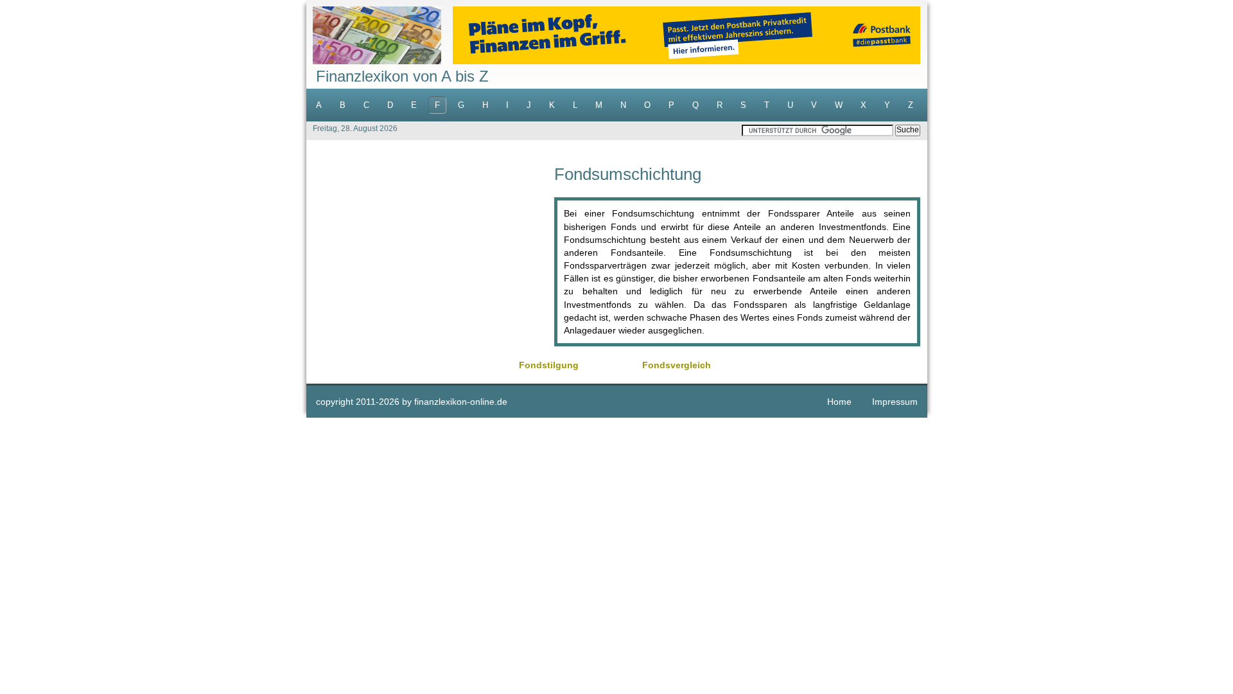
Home (839, 401)
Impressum (895, 401)
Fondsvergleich (676, 365)
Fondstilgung (549, 365)
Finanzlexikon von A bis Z (402, 76)
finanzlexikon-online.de (460, 401)
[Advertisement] (430, 256)
